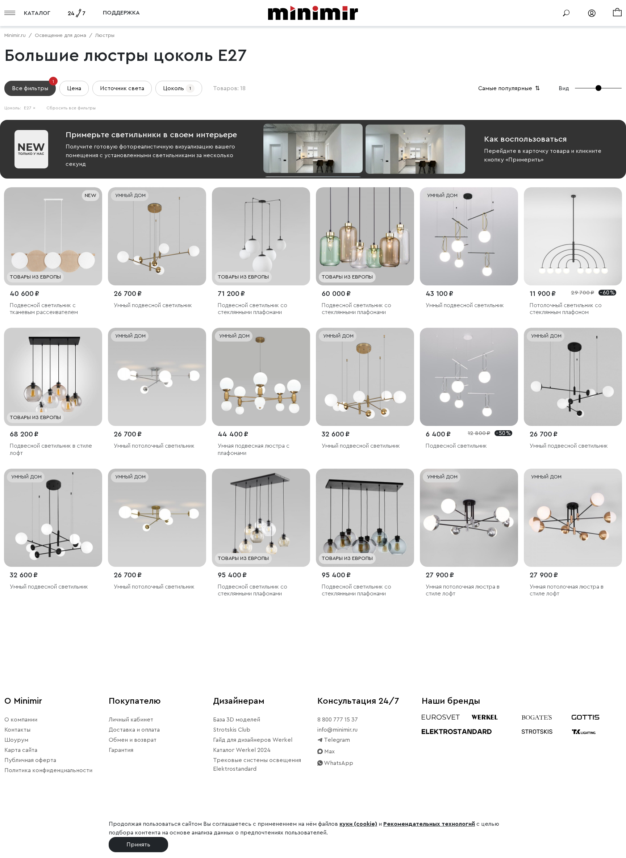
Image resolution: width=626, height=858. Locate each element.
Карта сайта (20, 750)
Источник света (122, 88)
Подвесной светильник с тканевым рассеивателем (44, 308)
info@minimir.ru (337, 730)
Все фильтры (33, 86)
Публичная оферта (30, 760)
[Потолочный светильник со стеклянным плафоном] (573, 236)
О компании (20, 720)
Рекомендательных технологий (429, 824)
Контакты (17, 730)
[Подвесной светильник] (469, 377)
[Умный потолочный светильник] (157, 377)
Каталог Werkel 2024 (242, 750)
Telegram (336, 740)
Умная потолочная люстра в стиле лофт (463, 590)
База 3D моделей (236, 720)
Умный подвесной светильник (153, 305)
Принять (138, 844)
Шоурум (16, 740)
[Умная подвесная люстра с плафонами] (261, 377)
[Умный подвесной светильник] (157, 236)
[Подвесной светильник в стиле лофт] (53, 377)
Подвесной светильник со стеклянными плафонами (252, 308)
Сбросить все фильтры (71, 108)
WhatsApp (338, 763)
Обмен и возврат (132, 740)
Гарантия (121, 750)
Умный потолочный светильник (154, 446)
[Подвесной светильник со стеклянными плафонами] (261, 236)
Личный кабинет (131, 720)
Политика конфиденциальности (48, 770)
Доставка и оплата (134, 730)
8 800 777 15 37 (337, 720)
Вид (564, 88)
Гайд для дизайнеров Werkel (252, 740)
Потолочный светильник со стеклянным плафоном (566, 308)
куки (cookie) (358, 824)
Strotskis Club (231, 730)
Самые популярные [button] (509, 88)
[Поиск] (566, 13)
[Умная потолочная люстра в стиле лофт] (469, 518)
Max (329, 751)
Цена (74, 88)
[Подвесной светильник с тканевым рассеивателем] (53, 236)
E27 (30, 108)
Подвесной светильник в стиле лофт (51, 449)
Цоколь (177, 88)
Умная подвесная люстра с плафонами (253, 449)
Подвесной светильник (456, 446)
